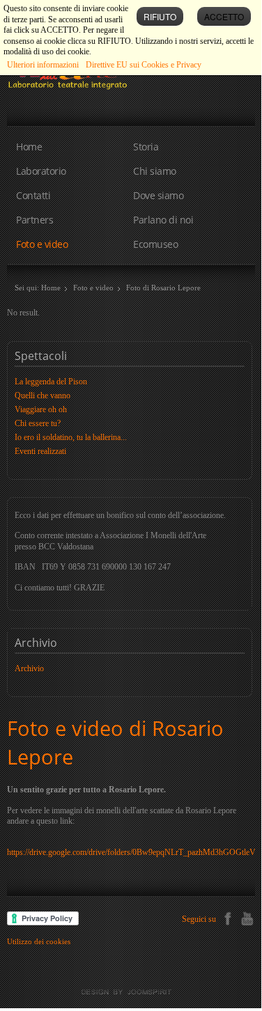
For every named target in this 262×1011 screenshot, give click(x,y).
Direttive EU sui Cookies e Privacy (143, 65)
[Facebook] (227, 917)
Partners (34, 219)
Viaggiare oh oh (41, 409)
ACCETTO (224, 16)
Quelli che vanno (42, 395)
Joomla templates (131, 992)
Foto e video (42, 244)
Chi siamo (154, 171)
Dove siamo (158, 195)
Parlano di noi (163, 219)
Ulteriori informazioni (43, 65)
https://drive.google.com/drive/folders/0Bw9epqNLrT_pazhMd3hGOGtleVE (134, 852)
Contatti (33, 195)
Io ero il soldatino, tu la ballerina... (71, 437)
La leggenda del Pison (51, 381)
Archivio (29, 668)
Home (29, 146)
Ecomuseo (155, 244)
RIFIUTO (160, 16)
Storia (145, 146)
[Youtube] (247, 917)
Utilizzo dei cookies (38, 941)
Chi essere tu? (38, 423)
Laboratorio (41, 171)
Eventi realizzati (40, 451)
